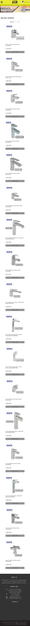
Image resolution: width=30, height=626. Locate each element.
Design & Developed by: (9, 624)
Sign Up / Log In (26, 2)
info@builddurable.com (15, 596)
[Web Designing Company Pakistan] (16, 623)
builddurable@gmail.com (15, 598)
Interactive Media (21, 623)
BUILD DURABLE (14, 622)
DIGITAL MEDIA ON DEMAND (21, 624)
